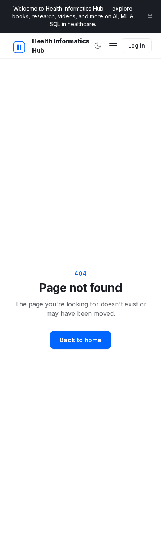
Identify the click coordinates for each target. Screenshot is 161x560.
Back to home (80, 340)
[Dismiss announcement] (150, 16)
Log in (136, 45)
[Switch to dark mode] (98, 46)
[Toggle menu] (113, 45)
